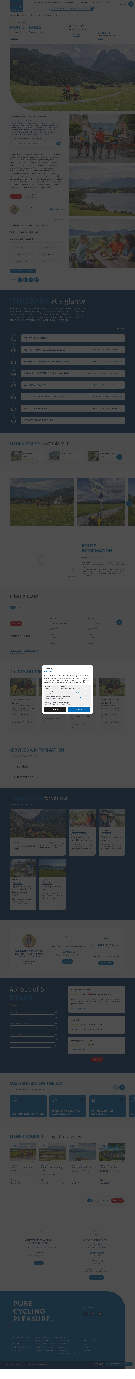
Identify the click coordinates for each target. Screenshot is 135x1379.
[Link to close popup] (90, 668)
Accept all (79, 709)
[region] (67, 695)
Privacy (51, 671)
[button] (86, 689)
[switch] (87, 688)
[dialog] (67, 689)
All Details (79, 693)
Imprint (46, 671)
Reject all (55, 709)
